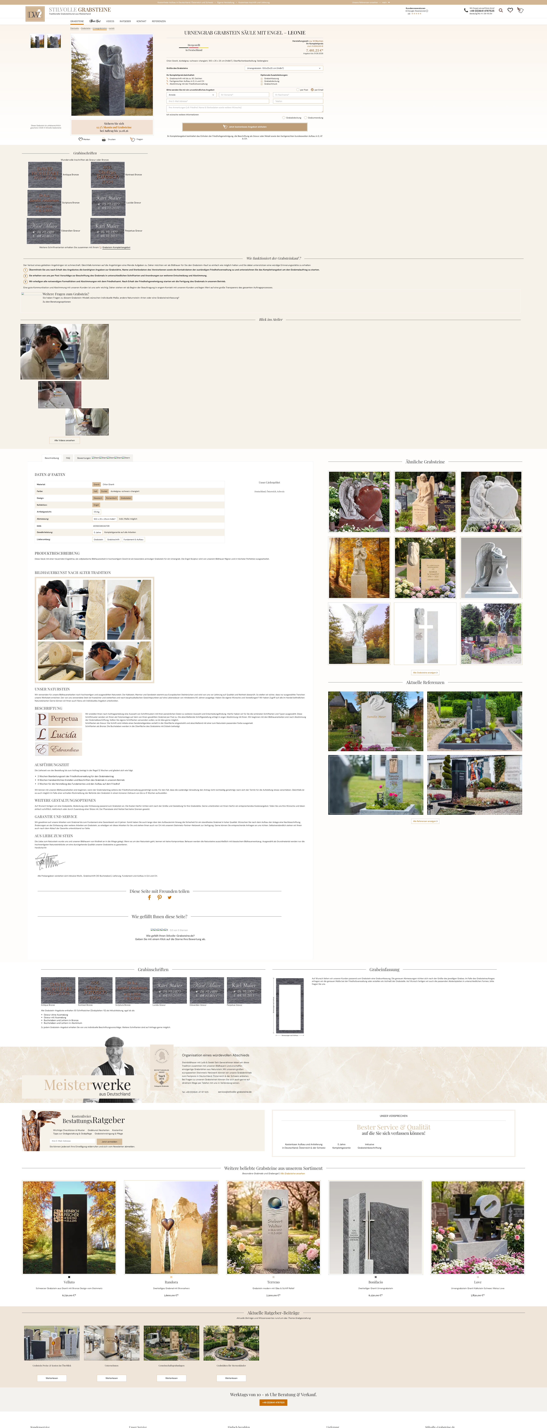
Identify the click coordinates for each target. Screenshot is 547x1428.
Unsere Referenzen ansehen (365, 2)
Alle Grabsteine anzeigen (424, 672)
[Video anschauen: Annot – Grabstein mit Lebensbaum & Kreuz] (59, 394)
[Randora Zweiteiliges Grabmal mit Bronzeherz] (171, 1227)
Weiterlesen (52, 1378)
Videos (110, 21)
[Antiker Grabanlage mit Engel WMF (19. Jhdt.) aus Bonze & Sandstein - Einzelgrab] (491, 633)
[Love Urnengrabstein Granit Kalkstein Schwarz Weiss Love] (477, 1227)
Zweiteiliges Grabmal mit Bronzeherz (171, 1288)
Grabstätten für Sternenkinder (231, 1365)
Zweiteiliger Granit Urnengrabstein (375, 1288)
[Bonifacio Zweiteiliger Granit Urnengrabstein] (375, 1227)
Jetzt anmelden (109, 1141)
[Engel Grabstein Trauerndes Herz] (359, 501)
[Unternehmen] (111, 1343)
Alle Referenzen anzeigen (424, 821)
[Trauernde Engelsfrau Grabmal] (491, 567)
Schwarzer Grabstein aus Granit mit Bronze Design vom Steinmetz (69, 1288)
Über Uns (94, 21)
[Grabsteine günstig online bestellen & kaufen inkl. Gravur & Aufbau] (35, 14)
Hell (95, 491)
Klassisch (98, 498)
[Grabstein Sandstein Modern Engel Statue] (425, 567)
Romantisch (111, 498)
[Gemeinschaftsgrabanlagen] (171, 1343)
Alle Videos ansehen (64, 440)
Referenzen (159, 21)
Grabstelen (126, 498)
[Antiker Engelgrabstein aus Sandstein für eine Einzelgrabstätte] (359, 567)
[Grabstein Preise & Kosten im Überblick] (52, 1343)
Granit (96, 484)
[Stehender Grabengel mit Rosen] (359, 633)
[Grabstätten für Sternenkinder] (231, 1343)
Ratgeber (125, 21)
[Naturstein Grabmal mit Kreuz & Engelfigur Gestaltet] (425, 633)
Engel (96, 505)
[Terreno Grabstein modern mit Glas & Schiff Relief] (273, 1227)
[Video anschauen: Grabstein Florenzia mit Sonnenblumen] (87, 422)
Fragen (140, 139)
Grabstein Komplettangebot (116, 247)
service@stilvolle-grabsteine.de (235, 1091)
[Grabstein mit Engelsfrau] (425, 501)
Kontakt (141, 21)
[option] (52, 1354)
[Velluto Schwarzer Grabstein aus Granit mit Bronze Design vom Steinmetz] (69, 1227)
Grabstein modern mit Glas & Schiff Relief (273, 1288)
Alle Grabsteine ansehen (292, 1173)
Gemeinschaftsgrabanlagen (171, 1365)
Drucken (112, 139)
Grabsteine (77, 21)
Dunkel (104, 491)
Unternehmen (111, 1365)
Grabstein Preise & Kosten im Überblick (52, 1365)
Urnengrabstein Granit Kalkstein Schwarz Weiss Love (477, 1288)
